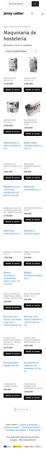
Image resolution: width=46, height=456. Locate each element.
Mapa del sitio (35, 430)
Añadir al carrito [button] (12, 90)
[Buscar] (35, 3)
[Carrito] (42, 14)
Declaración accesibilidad (15, 430)
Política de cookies (11, 427)
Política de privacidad (29, 425)
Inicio (6, 27)
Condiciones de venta (31, 427)
